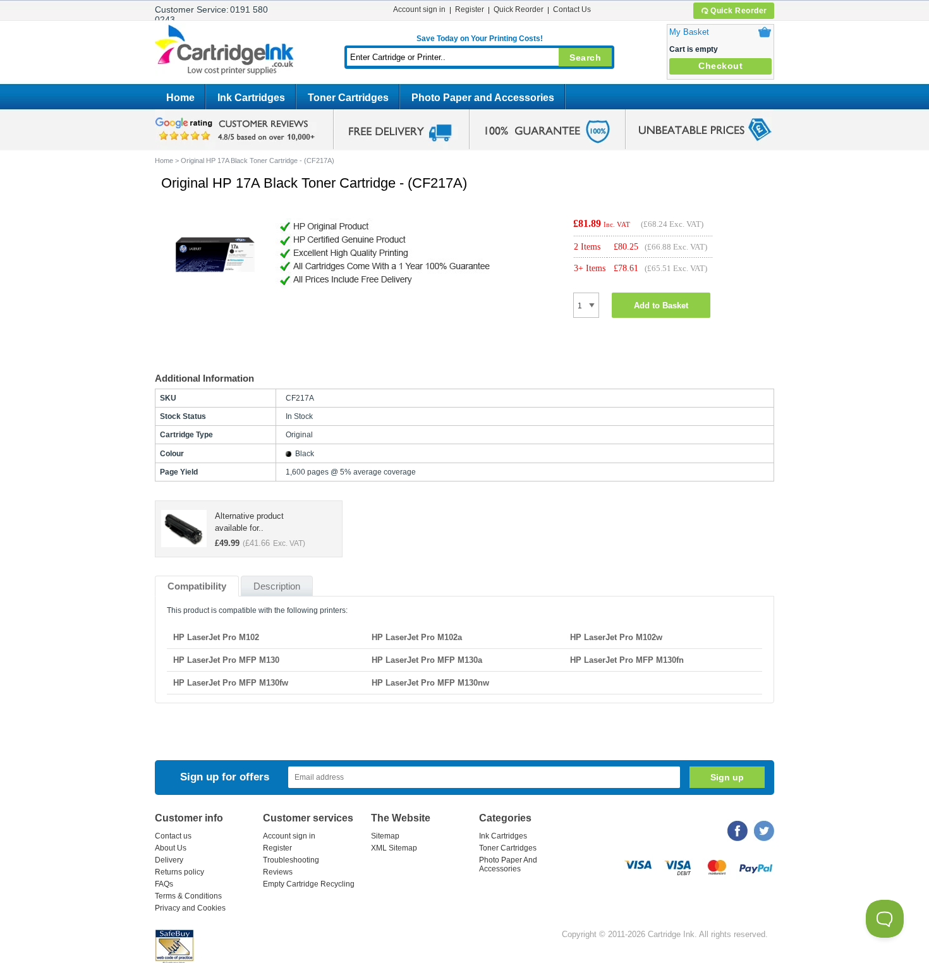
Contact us (173, 836)
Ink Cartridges (251, 97)
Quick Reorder (738, 10)
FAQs (164, 884)
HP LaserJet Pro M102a (417, 637)
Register (469, 9)
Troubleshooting (291, 860)
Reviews (278, 872)
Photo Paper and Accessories (482, 97)
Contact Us (572, 9)
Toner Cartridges (348, 97)
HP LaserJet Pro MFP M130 (226, 660)
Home (180, 97)
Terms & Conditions (188, 896)
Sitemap (385, 836)
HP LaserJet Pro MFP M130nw (430, 682)
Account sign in (419, 9)
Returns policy (179, 872)
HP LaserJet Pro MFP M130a (427, 660)
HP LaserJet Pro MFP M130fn (627, 660)
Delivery (169, 860)
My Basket (689, 32)
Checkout (720, 66)
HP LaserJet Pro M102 (216, 637)
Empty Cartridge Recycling (309, 884)
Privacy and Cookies (190, 908)
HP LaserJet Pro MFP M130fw (230, 682)
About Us (170, 848)
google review (237, 129)
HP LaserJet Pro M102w (616, 637)
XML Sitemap (394, 848)
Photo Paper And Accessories (508, 864)
